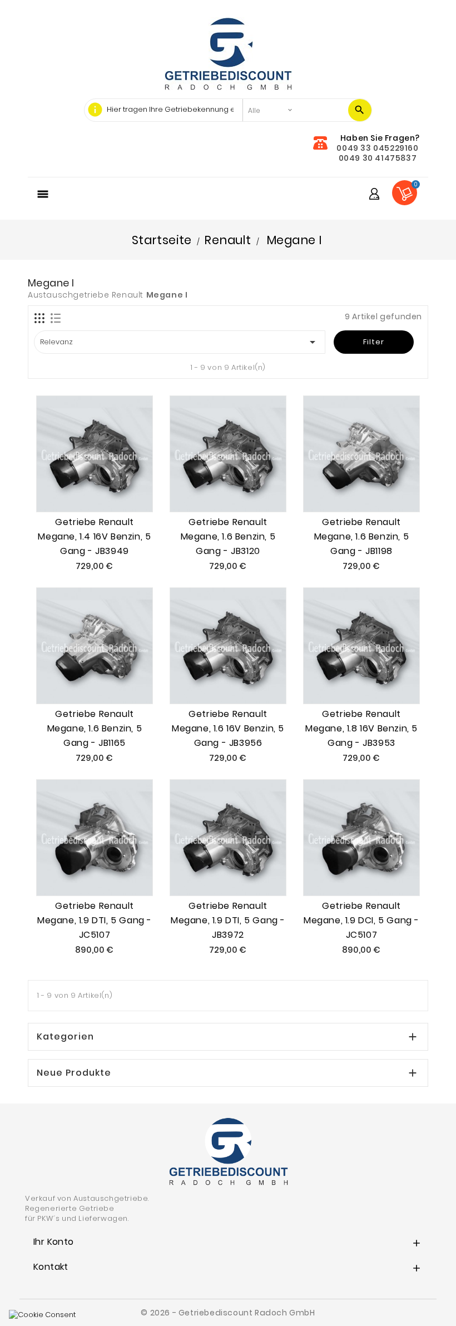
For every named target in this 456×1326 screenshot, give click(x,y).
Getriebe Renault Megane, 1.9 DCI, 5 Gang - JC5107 (361, 920)
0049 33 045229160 (377, 148)
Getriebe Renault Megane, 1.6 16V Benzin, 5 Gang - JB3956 (228, 728)
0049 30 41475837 (378, 158)
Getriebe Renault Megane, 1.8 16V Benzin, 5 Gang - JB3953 (361, 728)
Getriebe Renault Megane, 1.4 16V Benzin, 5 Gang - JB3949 (94, 536)
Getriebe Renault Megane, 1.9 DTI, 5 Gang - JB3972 (228, 920)
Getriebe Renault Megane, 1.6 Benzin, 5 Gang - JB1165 (94, 728)
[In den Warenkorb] (81, 489)
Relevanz (179, 342)
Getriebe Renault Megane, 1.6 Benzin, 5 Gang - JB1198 (361, 536)
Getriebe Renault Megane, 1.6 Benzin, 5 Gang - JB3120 (228, 536)
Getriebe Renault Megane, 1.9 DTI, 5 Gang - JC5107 (94, 920)
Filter (373, 342)
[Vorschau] (107, 489)
